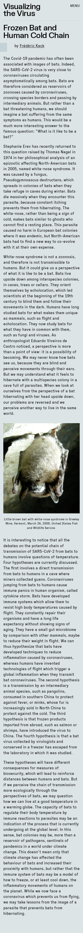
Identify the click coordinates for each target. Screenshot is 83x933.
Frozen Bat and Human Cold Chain (36, 31)
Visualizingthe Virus (22, 10)
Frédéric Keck (32, 45)
